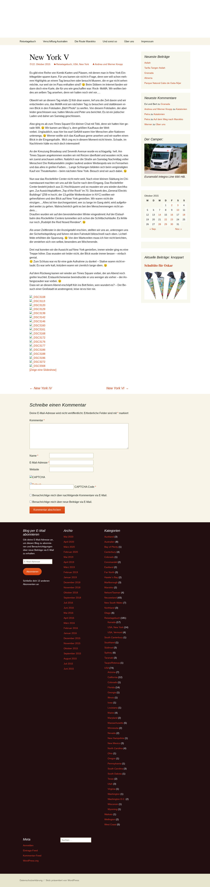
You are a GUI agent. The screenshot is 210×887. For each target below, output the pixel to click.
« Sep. (153, 229)
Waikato (108, 814)
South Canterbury (113, 637)
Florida (111, 687)
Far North (109, 572)
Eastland (108, 567)
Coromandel (110, 562)
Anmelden (28, 845)
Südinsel (108, 647)
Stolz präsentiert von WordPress (62, 880)
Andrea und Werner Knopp (109, 64)
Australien (109, 541)
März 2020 (69, 547)
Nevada (112, 733)
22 (165, 219)
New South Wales (113, 602)
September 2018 (72, 597)
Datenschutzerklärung (31, 880)
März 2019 (69, 567)
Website (34, 469)
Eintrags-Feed (30, 850)
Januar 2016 (70, 633)
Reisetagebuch (28, 41)
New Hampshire (116, 738)
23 (171, 219)
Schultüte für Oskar (158, 265)
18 (184, 214)
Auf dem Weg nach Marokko (168, 119)
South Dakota (115, 773)
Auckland (109, 536)
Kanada (112, 622)
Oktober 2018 (71, 592)
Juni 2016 (69, 607)
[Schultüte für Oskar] (165, 285)
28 (159, 224)
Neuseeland (110, 597)
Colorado (109, 557)
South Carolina (115, 768)
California (112, 677)
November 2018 (72, 587)
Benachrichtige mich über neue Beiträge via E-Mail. (62, 501)
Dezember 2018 (72, 582)
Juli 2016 (68, 602)
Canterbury (110, 552)
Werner (148, 124)
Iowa (110, 702)
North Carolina (115, 748)
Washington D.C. (116, 799)
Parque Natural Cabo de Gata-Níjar (162, 83)
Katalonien (181, 109)
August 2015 (70, 658)
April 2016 (69, 618)
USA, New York (81, 64)
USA (106, 668)
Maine (111, 712)
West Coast (110, 824)
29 (165, 224)
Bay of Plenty (111, 547)
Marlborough (111, 582)
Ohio (110, 753)
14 (159, 214)
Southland (109, 642)
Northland (109, 607)
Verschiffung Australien (55, 41)
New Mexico (114, 743)
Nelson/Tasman (112, 592)
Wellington (109, 819)
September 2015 (72, 653)
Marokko (108, 587)
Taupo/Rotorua (112, 662)
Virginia (111, 789)
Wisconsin (113, 804)
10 (178, 210)
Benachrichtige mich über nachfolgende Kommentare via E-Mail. (69, 495)
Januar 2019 (70, 577)
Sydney (108, 652)
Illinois (111, 697)
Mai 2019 (68, 557)
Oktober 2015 (71, 648)
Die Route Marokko (85, 41)
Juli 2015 (68, 663)
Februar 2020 (71, 552)
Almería (148, 78)
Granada (149, 73)
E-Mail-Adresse (39, 462)
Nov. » (178, 229)
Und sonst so (110, 41)
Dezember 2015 (72, 638)
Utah (110, 784)
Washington (114, 794)
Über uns (129, 41)
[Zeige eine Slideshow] (43, 369)
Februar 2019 (71, 572)
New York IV (41, 388)
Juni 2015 (69, 668)
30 (171, 224)
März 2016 (69, 623)
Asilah (147, 62)
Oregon (112, 758)
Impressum (147, 41)
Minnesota (113, 728)
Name (34, 455)
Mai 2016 (68, 613)
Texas (111, 778)
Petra (147, 114)
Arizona (112, 672)
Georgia (112, 692)
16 (171, 214)
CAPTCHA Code (84, 486)
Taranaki (108, 657)
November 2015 (72, 643)
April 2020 (69, 541)
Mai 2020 (68, 536)
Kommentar (37, 420)
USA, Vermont (115, 632)
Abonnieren (32, 571)
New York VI (117, 388)
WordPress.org (31, 860)
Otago (107, 613)
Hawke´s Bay (111, 577)
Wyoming (112, 809)
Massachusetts (115, 723)
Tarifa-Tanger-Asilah (154, 67)
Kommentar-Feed (32, 855)
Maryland (112, 718)
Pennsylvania (114, 763)
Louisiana (113, 707)
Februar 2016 (71, 628)
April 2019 (69, 562)
